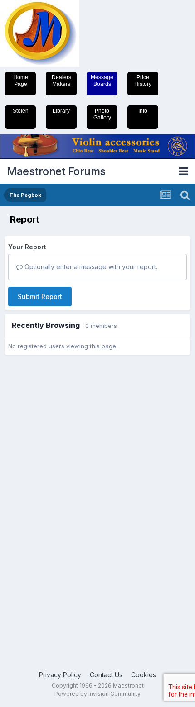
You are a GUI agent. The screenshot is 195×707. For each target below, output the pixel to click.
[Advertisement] (41, 500)
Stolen (21, 111)
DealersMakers (61, 80)
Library (61, 111)
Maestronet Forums (56, 171)
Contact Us (106, 675)
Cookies (143, 675)
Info (142, 111)
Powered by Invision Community (97, 693)
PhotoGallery (102, 114)
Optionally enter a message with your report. (90, 266)
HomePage (20, 80)
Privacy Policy (60, 675)
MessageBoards (102, 80)
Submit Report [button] (40, 296)
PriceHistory (142, 80)
